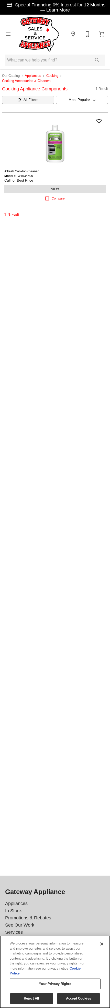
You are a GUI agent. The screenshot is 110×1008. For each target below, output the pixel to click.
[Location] (73, 34)
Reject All (31, 998)
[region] (55, 972)
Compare (58, 198)
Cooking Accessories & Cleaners (26, 81)
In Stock (13, 910)
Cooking (52, 76)
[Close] (101, 944)
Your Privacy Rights (55, 984)
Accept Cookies (78, 998)
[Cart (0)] (102, 34)
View (55, 189)
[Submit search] (97, 60)
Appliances (33, 76)
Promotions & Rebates (28, 917)
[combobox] (82, 100)
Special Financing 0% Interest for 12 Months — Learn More (59, 7)
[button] (8, 34)
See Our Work (19, 925)
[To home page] (39, 34)
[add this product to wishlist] (99, 121)
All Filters (31, 100)
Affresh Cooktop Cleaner (21, 171)
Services (14, 932)
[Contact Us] (87, 34)
